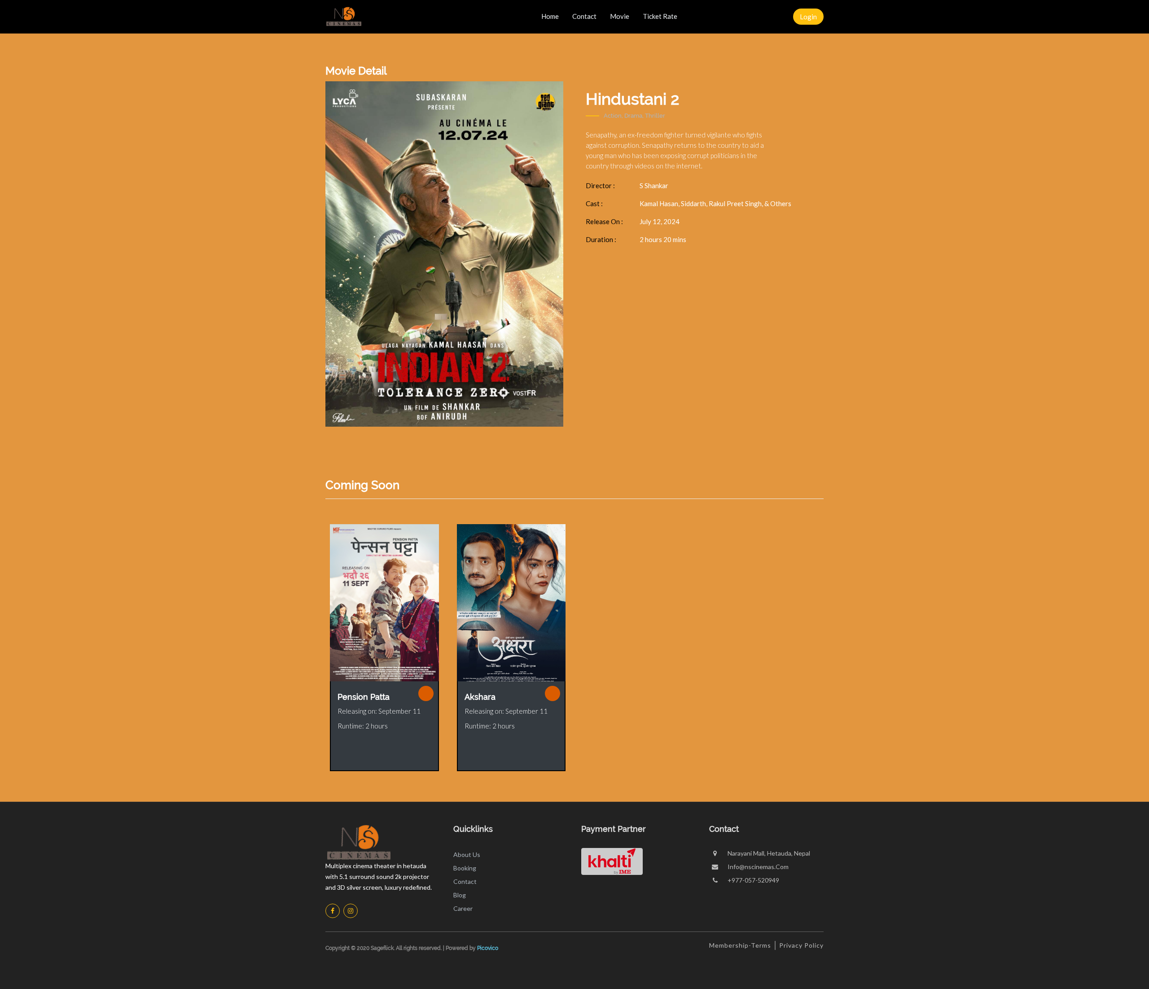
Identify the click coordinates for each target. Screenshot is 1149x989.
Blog (459, 895)
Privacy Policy (801, 945)
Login (808, 17)
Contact (465, 881)
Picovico (487, 948)
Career (463, 908)
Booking (464, 868)
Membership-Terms (740, 945)
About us (466, 854)
